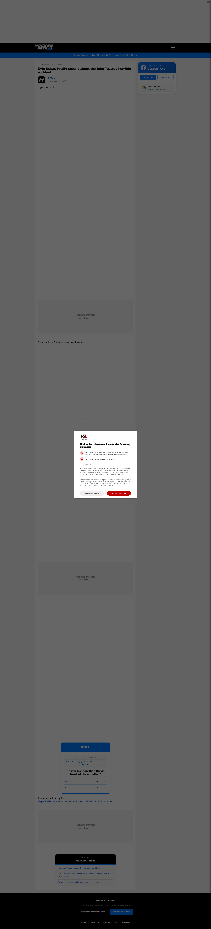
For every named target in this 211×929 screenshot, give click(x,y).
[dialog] (105, 464)
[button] (105, 464)
